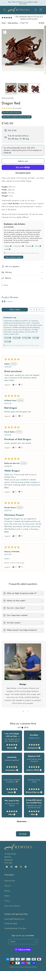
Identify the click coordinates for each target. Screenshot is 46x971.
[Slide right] (43, 89)
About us (7, 886)
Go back (23, 834)
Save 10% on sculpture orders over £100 (16, 117)
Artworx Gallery (19, 967)
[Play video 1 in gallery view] (34, 88)
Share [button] (6, 285)
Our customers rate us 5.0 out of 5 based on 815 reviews (29, 17)
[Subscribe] (35, 941)
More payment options (23, 173)
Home (4, 23)
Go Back (41, 23)
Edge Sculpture (13, 23)
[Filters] (36, 310)
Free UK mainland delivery (12, 113)
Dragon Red (24, 23)
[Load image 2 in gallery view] (23, 88)
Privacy (7, 901)
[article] (12, 740)
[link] (22, 661)
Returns (7, 896)
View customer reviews (13, 257)
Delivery (7, 891)
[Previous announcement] (4, 2)
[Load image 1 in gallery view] (10, 88)
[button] (4, 9)
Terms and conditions (12, 906)
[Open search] (31, 310)
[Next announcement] (41, 2)
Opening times (9, 880)
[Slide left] (2, 89)
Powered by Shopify (31, 967)
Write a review (14, 309)
